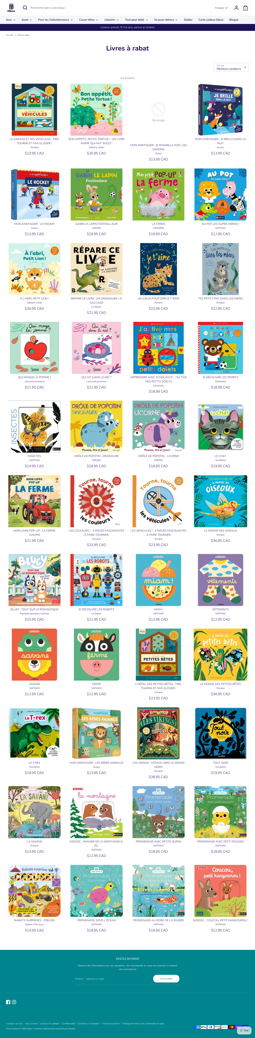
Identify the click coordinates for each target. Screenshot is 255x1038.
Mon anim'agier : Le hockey (34, 224)
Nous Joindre (31, 1023)
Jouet (25, 20)
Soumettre (166, 979)
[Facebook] (8, 1002)
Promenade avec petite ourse (158, 842)
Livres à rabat (23, 35)
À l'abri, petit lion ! (34, 298)
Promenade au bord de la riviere (158, 920)
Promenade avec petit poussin (220, 842)
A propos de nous (14, 1023)
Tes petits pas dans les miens (220, 298)
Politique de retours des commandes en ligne (143, 1023)
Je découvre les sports (220, 377)
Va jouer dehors (164, 20)
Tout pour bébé (135, 20)
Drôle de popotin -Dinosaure (96, 456)
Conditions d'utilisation (88, 1023)
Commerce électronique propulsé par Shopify (54, 1028)
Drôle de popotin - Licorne (158, 456)
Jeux (9, 20)
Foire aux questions (111, 1023)
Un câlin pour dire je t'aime (158, 298)
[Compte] (236, 7)
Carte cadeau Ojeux (210, 20)
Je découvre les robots (96, 609)
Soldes (188, 20)
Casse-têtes (87, 20)
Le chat (220, 456)
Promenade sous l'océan (96, 920)
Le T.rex (34, 763)
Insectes (34, 456)
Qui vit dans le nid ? (96, 377)
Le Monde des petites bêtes (220, 684)
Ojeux (29, 1028)
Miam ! (158, 609)
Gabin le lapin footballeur (96, 224)
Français (219, 8)
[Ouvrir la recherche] (25, 7)
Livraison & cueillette (49, 1023)
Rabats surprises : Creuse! (34, 920)
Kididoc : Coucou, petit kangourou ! (220, 920)
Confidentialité (68, 1023)
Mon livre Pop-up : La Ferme (34, 531)
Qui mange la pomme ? (34, 377)
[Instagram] (14, 1002)
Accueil (9, 35)
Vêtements (220, 609)
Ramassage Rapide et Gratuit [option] (127, 27)
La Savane (34, 842)
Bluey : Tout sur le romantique (34, 609)
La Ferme (158, 224)
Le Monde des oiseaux (220, 531)
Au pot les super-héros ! (220, 224)
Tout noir (220, 763)
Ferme (96, 684)
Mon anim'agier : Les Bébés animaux (96, 763)
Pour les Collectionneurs (54, 20)
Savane (34, 684)
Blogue (234, 20)
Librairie (110, 20)
